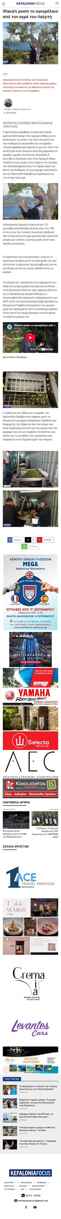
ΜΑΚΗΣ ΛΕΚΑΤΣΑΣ (22, 109)
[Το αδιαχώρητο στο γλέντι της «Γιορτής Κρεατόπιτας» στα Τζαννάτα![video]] (10, 1090)
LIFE (5, 74)
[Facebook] (26, 1207)
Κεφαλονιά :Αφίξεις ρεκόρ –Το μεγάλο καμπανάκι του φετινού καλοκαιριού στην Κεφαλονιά (37, 1103)
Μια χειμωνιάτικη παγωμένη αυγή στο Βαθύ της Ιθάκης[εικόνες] (15, 834)
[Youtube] (35, 1207)
